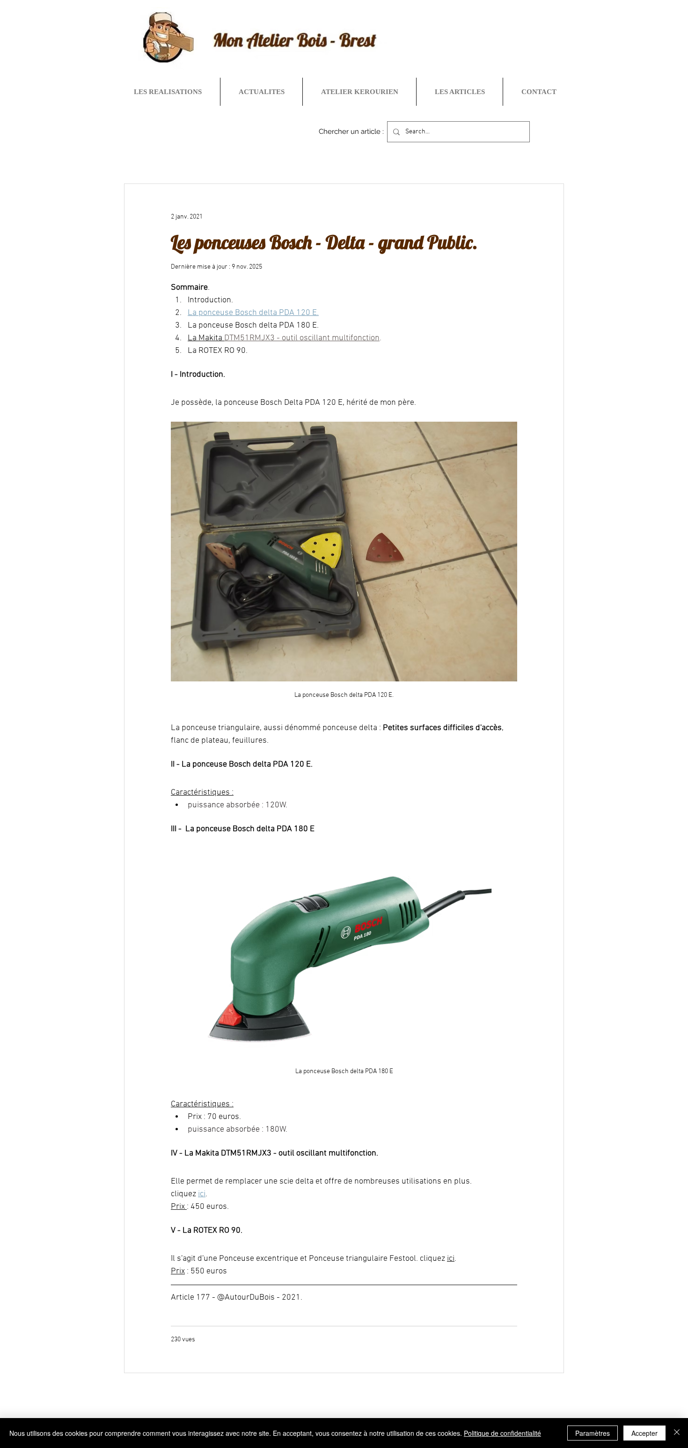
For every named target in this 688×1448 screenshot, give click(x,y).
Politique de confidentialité (502, 1433)
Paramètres (592, 1433)
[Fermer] (676, 1433)
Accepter (644, 1433)
